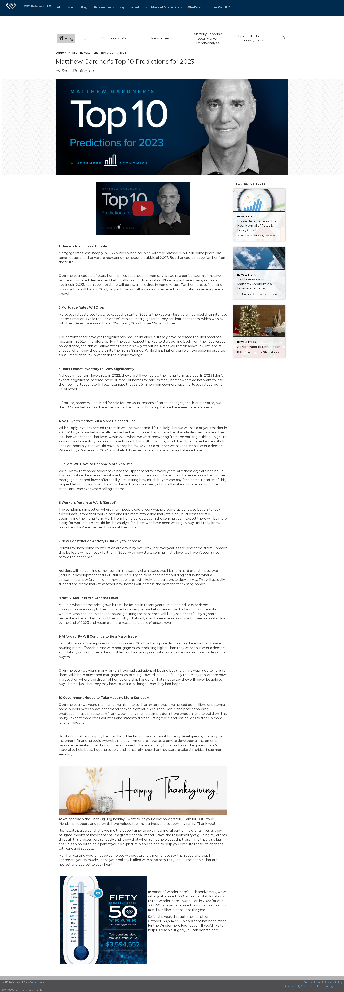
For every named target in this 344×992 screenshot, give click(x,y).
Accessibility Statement (300, 986)
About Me (67, 10)
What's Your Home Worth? (208, 7)
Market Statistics (167, 10)
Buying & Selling (133, 10)
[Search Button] (283, 38)
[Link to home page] (11, 8)
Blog (86, 10)
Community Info (67, 53)
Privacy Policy (333, 982)
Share (338, 60)
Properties (105, 10)
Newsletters (89, 53)
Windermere (36, 982)
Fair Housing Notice (329, 986)
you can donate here (202, 930)
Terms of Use (312, 982)
